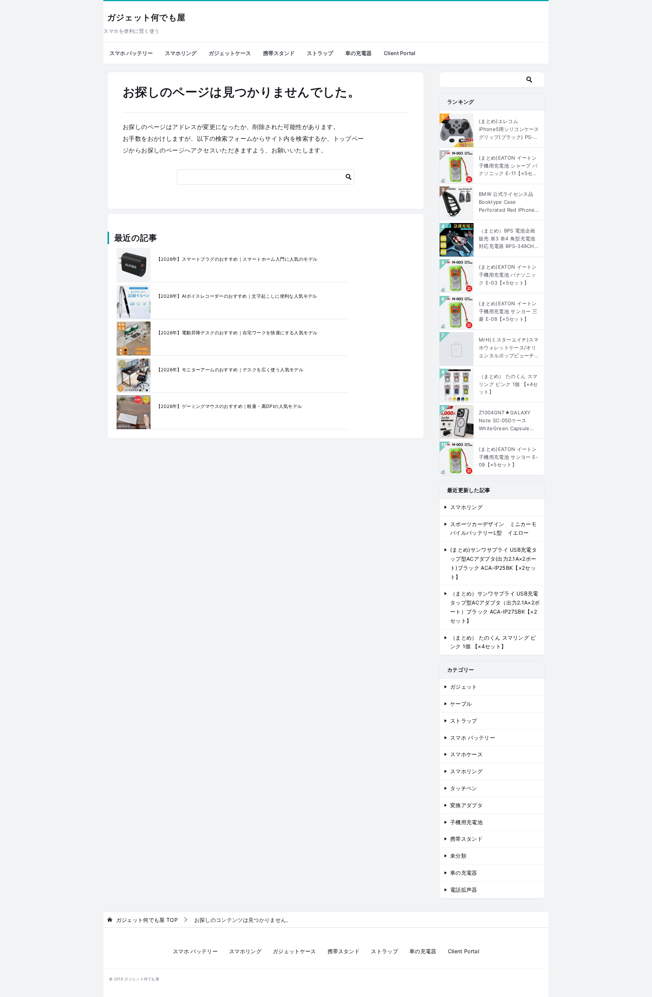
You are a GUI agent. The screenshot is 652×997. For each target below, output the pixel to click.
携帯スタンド (279, 53)
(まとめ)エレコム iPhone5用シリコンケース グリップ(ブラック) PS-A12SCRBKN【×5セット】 (509, 129)
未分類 (458, 855)
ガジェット (463, 686)
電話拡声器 (463, 889)
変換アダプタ (466, 805)
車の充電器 (358, 53)
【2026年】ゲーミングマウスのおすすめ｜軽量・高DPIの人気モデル (229, 406)
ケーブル (461, 703)
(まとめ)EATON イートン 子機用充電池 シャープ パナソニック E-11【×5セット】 (508, 166)
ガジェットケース (230, 53)
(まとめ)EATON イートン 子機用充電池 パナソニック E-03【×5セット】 (508, 275)
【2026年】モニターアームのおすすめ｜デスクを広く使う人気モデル (229, 369)
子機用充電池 (466, 822)
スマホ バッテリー (131, 53)
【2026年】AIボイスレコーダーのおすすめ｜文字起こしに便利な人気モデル (236, 296)
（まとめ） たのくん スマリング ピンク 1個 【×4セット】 (508, 384)
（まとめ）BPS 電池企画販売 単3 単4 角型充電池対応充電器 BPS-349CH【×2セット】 (507, 239)
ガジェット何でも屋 (146, 17)
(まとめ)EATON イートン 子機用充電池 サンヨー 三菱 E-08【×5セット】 (508, 311)
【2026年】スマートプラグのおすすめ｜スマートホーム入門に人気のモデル (236, 259)
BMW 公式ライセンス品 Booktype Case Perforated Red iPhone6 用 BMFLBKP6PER (508, 202)
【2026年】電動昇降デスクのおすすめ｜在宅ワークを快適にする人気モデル (236, 332)
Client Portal (399, 53)
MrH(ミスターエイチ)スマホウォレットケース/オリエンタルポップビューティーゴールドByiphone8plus (509, 348)
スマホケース (466, 754)
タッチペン (463, 788)
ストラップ (320, 53)
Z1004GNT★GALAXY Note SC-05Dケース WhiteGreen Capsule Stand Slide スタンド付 (506, 420)
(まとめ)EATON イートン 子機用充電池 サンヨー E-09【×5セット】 (508, 457)
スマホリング (181, 53)
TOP (147, 920)
